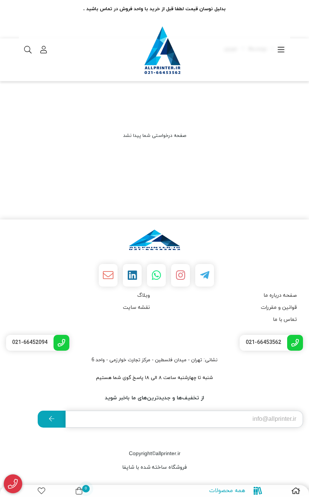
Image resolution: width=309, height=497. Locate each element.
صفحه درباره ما (280, 295)
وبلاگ (143, 295)
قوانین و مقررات (279, 307)
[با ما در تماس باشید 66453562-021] (13, 484)
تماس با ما (285, 319)
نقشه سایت (136, 307)
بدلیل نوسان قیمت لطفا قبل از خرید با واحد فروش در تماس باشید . (154, 9)
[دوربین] (154, 240)
